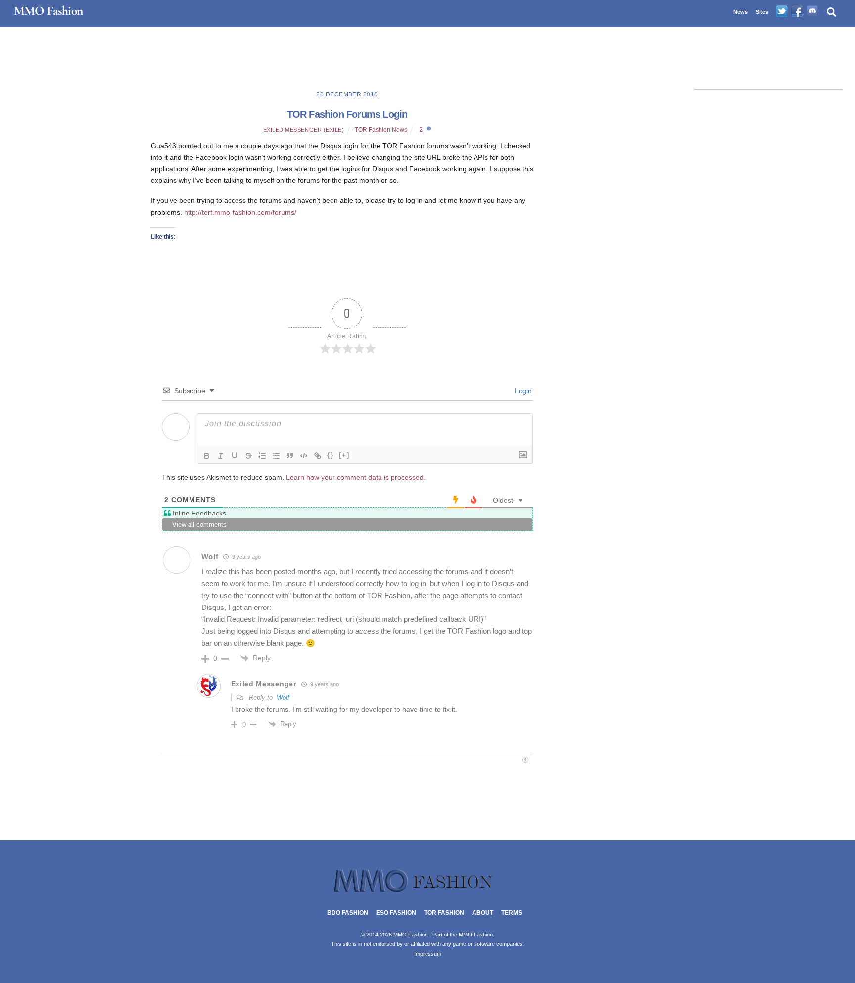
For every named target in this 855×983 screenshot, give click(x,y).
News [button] (740, 12)
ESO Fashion (396, 912)
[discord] (812, 11)
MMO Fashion (476, 934)
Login (522, 391)
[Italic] (221, 456)
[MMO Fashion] (427, 891)
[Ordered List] (262, 456)
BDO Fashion (347, 912)
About (482, 912)
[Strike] (248, 456)
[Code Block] (304, 456)
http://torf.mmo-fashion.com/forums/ (239, 212)
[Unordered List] (276, 456)
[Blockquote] (290, 456)
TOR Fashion (444, 912)
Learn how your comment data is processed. (356, 477)
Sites (762, 12)
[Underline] (234, 456)
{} (330, 455)
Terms (511, 912)
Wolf (283, 697)
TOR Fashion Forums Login (347, 114)
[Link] (318, 456)
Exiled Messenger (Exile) (303, 130)
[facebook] (797, 11)
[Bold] (207, 456)
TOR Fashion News (381, 129)
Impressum (427, 954)
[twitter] (782, 11)
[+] (344, 455)
